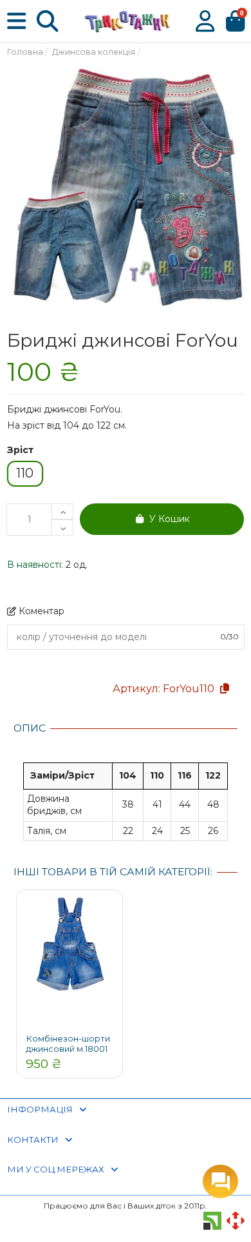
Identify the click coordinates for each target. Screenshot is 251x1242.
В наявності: (35, 564)
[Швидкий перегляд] (109, 912)
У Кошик (169, 519)
